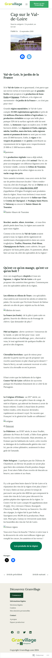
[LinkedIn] (30, 632)
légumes (15, 97)
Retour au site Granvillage (39, 4)
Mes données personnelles (20, 611)
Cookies (13, 608)
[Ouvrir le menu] (26, 4)
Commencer (16, 595)
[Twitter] (24, 632)
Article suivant (39, 574)
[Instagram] (18, 632)
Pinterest (10, 426)
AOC (8, 506)
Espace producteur (17, 622)
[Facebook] (12, 632)
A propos (13, 619)
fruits (6, 97)
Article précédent (14, 574)
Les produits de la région (26, 546)
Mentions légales (16, 605)
